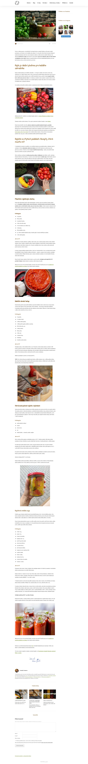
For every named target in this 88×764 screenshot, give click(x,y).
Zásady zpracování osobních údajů (47, 742)
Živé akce (45, 2)
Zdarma (28, 2)
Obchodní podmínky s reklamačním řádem (23, 755)
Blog (34, 2)
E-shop (39, 2)
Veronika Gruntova (20, 43)
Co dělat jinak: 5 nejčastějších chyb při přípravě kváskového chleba (34, 702)
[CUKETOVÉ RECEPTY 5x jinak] (21, 694)
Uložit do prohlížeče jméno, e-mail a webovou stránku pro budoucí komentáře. (29, 740)
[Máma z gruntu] (17, 3)
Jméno (16, 733)
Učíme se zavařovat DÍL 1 (47, 700)
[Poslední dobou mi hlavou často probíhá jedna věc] (61, 27)
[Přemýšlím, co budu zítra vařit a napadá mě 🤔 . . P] (71, 27)
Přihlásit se (64, 2)
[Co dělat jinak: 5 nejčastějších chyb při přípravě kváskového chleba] (35, 694)
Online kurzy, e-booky (55, 2)
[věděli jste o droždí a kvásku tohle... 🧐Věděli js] (66, 32)
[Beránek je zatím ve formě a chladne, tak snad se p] (61, 32)
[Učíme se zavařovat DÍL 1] (49, 694)
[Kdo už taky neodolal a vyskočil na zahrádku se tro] (66, 27)
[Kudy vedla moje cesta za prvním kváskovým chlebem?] (71, 32)
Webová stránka (17, 738)
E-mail (16, 735)
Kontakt (71, 2)
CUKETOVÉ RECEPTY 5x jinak (20, 700)
